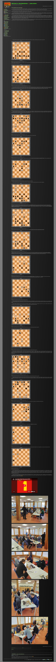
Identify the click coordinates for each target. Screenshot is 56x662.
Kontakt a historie (7, 26)
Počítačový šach (7, 30)
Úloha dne (6, 32)
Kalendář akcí (6, 12)
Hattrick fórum (6, 22)
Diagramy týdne (7, 31)
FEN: (12, 61)
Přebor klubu (6, 16)
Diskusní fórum (6, 21)
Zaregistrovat (6, 10)
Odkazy (6, 34)
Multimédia (6, 18)
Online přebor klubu (7, 17)
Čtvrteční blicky (6, 15)
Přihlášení (6, 9)
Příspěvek (13, 649)
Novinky (6, 11)
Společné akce (6, 27)
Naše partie (6, 25)
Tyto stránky (6, 35)
